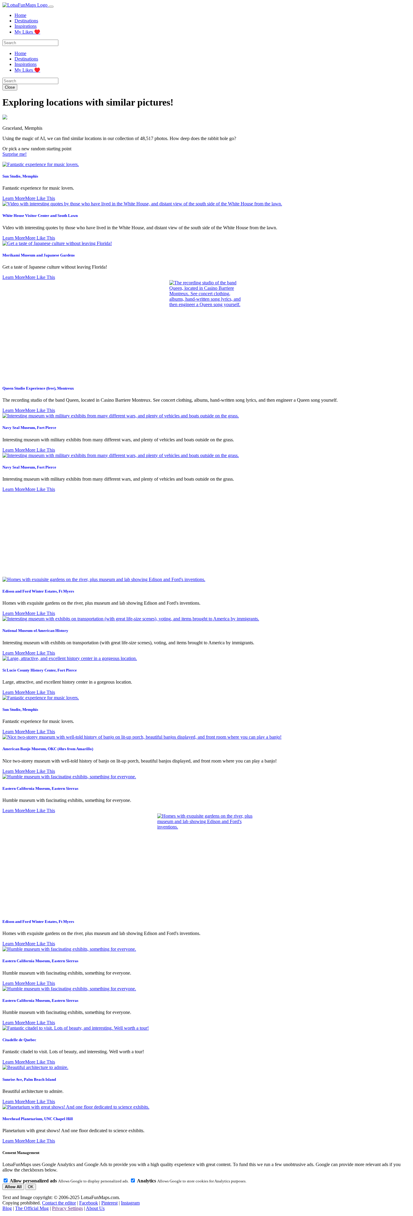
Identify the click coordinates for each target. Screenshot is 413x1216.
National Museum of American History (35, 630)
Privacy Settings (67, 1208)
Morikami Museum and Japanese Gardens (38, 255)
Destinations (26, 20)
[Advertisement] (206, 534)
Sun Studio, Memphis (20, 176)
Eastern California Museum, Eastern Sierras (40, 788)
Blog (7, 1208)
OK (31, 1187)
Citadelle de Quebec (19, 1040)
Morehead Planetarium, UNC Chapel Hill (37, 1118)
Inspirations (26, 26)
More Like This (40, 198)
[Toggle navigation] (51, 7)
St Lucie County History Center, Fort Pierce (39, 670)
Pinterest (109, 1202)
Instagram (130, 1202)
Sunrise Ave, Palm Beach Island (29, 1079)
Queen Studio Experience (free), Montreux (38, 388)
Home (20, 15)
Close (10, 87)
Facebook (88, 1202)
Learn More (13, 198)
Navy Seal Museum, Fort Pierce (29, 427)
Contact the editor (59, 1202)
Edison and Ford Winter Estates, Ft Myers (38, 591)
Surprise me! (14, 154)
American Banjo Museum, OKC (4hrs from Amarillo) (47, 749)
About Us (95, 1208)
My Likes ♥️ (27, 31)
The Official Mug (32, 1208)
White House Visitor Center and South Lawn (40, 215)
